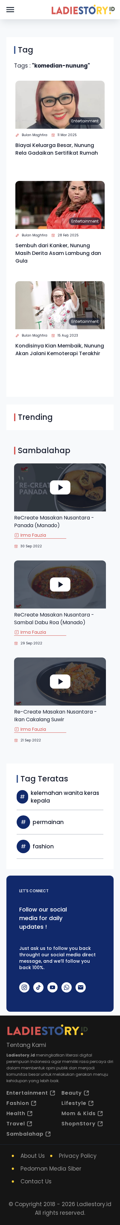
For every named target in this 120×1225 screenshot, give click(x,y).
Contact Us (36, 1181)
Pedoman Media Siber (50, 1168)
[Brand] (83, 9)
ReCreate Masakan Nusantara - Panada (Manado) (54, 521)
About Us (32, 1156)
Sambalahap (25, 1134)
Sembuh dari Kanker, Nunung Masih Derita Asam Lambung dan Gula (58, 253)
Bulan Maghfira (34, 135)
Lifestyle (73, 1103)
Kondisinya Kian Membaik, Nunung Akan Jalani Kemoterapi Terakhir (59, 349)
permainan (48, 822)
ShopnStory (78, 1123)
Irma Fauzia (33, 535)
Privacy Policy (78, 1156)
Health (15, 1113)
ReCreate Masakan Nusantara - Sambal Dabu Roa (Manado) (54, 618)
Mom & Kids (78, 1113)
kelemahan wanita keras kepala (65, 796)
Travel (15, 1123)
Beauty (71, 1093)
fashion (43, 846)
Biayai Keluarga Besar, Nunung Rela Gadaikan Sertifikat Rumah (56, 149)
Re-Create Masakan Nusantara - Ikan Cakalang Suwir (55, 715)
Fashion (17, 1103)
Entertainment (85, 121)
